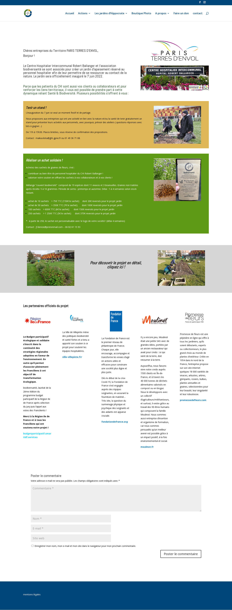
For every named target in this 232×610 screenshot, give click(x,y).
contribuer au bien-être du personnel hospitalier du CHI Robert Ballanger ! (65, 173)
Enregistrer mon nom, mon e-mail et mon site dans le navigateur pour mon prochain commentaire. (85, 545)
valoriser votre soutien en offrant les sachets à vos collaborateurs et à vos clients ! (70, 177)
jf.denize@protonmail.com (49, 226)
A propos (160, 13)
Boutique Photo (141, 13)
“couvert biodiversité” (47, 185)
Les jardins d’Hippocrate (109, 13)
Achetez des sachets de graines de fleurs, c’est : (50, 167)
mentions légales (32, 594)
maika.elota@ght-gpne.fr (48, 138)
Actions (82, 13)
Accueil (69, 13)
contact (197, 13)
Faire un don (181, 13)
